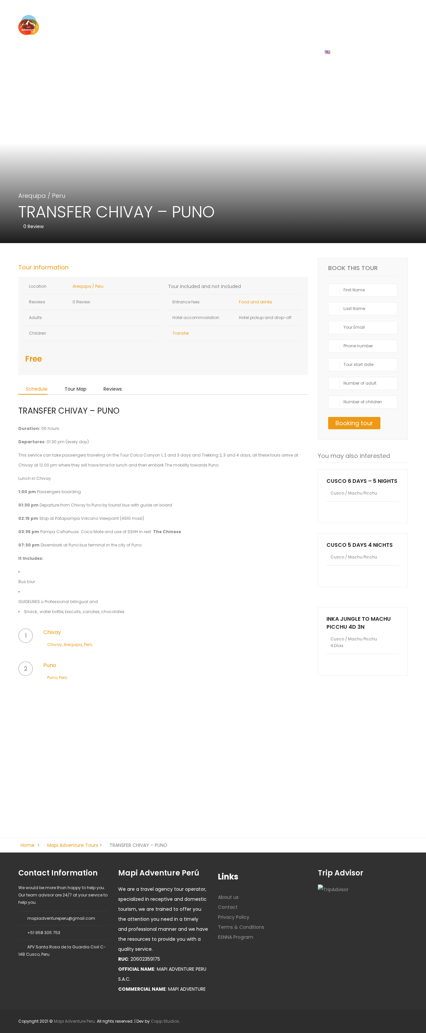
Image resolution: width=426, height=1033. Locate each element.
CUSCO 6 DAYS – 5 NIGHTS (361, 481)
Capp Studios (165, 1021)
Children (37, 333)
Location (37, 286)
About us (261, 51)
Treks (148, 51)
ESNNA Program (235, 937)
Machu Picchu (362, 493)
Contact (228, 907)
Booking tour (354, 423)
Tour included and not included (204, 286)
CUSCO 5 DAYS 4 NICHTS (359, 545)
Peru (58, 195)
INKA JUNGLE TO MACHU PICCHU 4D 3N (358, 623)
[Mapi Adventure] (28, 24)
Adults (35, 317)
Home (90, 51)
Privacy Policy (233, 917)
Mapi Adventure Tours (72, 845)
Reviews (36, 302)
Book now (363, 602)
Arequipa (181, 51)
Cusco (119, 51)
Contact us (221, 51)
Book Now (298, 51)
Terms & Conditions (241, 927)
